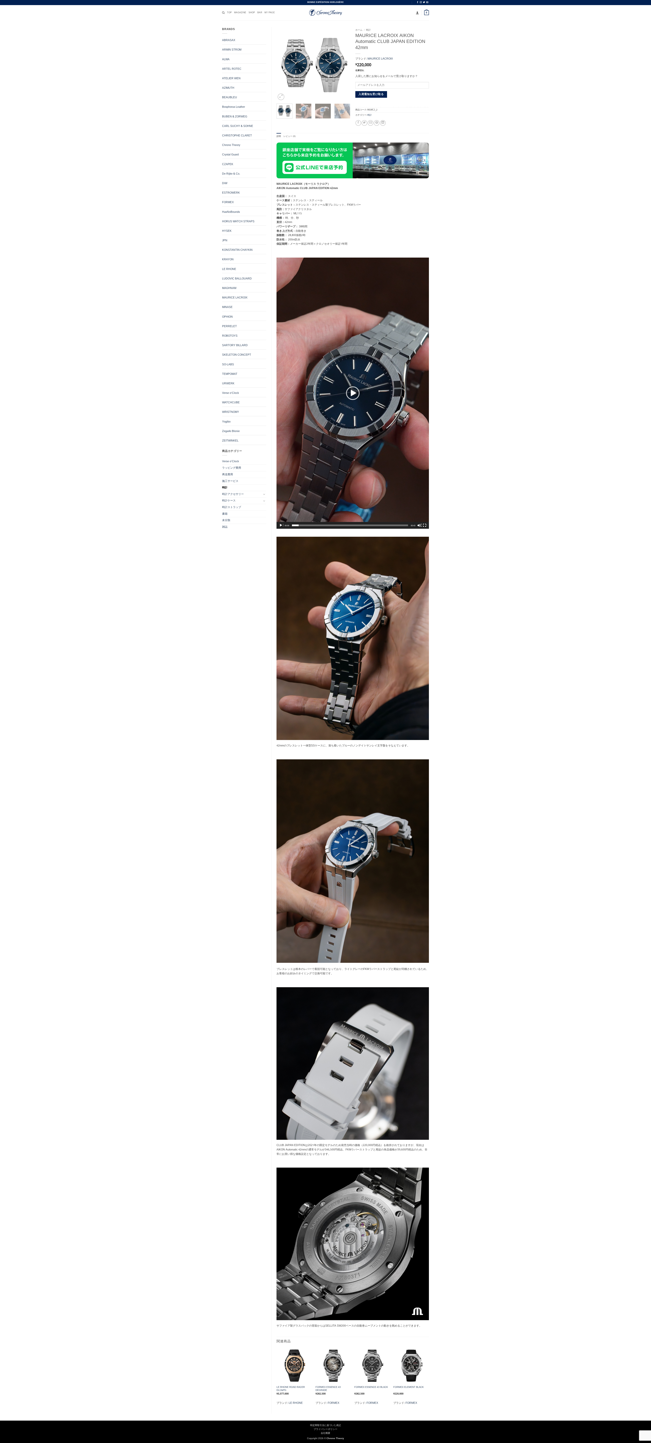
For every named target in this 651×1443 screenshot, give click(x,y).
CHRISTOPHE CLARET (237, 135)
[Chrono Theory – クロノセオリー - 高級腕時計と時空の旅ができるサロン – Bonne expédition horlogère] (325, 12)
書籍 (225, 514)
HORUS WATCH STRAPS (238, 221)
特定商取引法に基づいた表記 (325, 1425)
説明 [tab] (279, 136)
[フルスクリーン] (425, 525)
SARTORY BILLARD (235, 345)
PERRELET (229, 326)
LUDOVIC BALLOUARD (237, 278)
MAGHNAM (229, 288)
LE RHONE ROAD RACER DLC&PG (291, 1389)
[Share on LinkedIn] (383, 123)
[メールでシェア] (370, 123)
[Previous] (282, 64)
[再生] (281, 525)
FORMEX (228, 202)
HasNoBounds (231, 212)
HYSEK (227, 231)
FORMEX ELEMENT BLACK (408, 1387)
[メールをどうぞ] (427, 2)
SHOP (252, 13)
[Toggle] (264, 494)
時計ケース (229, 500)
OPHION (227, 317)
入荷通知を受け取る (371, 94)
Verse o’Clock (230, 461)
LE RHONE (229, 269)
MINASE (227, 307)
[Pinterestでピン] (376, 123)
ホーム (358, 30)
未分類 (226, 520)
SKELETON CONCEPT (236, 355)
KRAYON (228, 259)
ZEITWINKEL (230, 440)
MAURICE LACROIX (235, 297)
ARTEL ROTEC (231, 69)
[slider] (350, 525)
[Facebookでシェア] (358, 123)
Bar (259, 13)
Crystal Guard (230, 154)
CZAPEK (227, 164)
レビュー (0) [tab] (289, 136)
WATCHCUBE (231, 402)
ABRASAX (228, 40)
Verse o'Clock (230, 393)
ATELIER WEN (231, 78)
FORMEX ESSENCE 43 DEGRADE (328, 1389)
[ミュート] (419, 525)
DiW (224, 183)
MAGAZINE (240, 13)
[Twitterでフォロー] (424, 2)
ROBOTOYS (230, 336)
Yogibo (226, 421)
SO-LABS (228, 364)
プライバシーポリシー (325, 1429)
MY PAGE (269, 13)
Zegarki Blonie (231, 431)
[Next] (344, 64)
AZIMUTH (228, 88)
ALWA (226, 59)
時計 (225, 487)
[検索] (223, 13)
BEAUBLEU (229, 97)
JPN (224, 240)
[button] (417, 12)
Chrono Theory (231, 145)
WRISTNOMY (230, 412)
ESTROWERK (231, 193)
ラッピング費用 (231, 468)
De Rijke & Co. (231, 174)
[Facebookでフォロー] (418, 2)
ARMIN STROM (231, 50)
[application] (353, 393)
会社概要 (325, 1433)
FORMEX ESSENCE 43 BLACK (371, 1387)
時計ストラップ (231, 507)
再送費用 (227, 474)
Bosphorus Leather (233, 107)
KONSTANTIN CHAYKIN (237, 250)
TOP (229, 13)
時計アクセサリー (233, 494)
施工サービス (230, 481)
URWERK (228, 383)
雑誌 (225, 527)
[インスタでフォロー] (421, 2)
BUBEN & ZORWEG (234, 116)
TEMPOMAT (229, 374)
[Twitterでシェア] (364, 123)
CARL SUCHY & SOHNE (237, 126)
